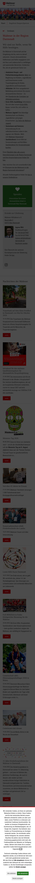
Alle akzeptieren (23, 873)
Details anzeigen (18, 878)
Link (21, 849)
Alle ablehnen (12, 873)
